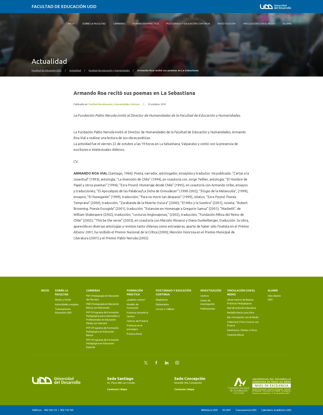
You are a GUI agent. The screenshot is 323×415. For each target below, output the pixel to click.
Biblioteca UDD (209, 410)
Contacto (113, 389)
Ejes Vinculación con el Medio (243, 317)
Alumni (273, 290)
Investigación (210, 290)
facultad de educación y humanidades (109, 70)
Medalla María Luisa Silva (240, 312)
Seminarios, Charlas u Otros (242, 330)
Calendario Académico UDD (276, 410)
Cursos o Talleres (165, 309)
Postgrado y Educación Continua (173, 292)
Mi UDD (226, 410)
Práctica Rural (134, 333)
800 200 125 (50, 410)
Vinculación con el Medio (241, 292)
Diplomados (162, 304)
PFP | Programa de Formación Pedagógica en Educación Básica (102, 331)
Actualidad (75, 70)
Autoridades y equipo (67, 304)
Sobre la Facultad (61, 292)
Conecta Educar (235, 334)
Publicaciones (207, 308)
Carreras (93, 290)
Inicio (45, 290)
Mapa (123, 389)
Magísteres (162, 299)
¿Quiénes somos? (136, 299)
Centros (204, 295)
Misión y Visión (63, 299)
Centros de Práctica (137, 321)
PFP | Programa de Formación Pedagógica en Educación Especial (102, 343)
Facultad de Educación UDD (64, 6)
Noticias (135, 104)
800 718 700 (66, 410)
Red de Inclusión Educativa (241, 308)
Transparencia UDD (246, 410)
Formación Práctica (135, 292)
